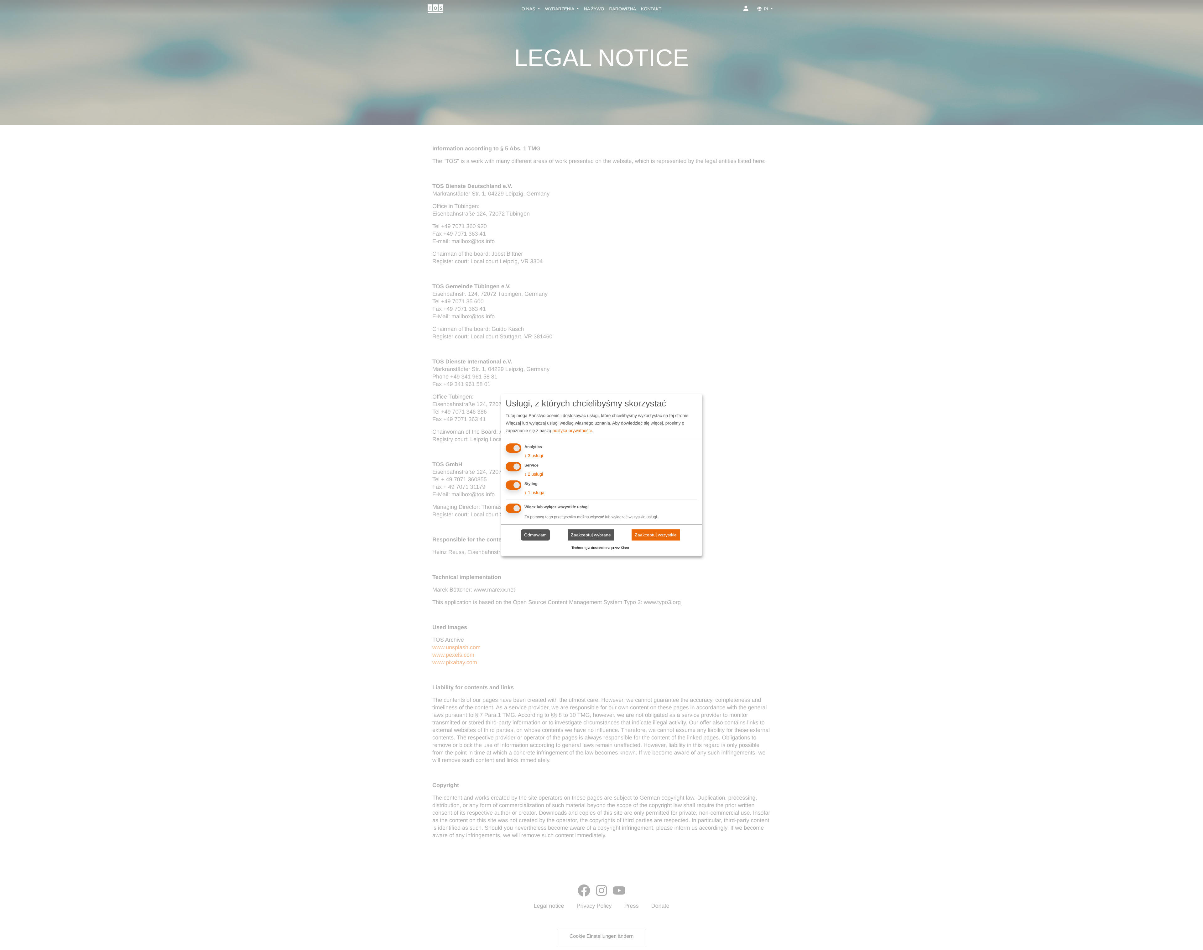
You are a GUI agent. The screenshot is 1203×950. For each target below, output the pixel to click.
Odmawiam (535, 534)
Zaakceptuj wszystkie (656, 534)
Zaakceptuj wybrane (591, 534)
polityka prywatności (571, 430)
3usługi (533, 455)
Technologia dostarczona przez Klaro (600, 548)
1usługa (534, 492)
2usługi (533, 474)
